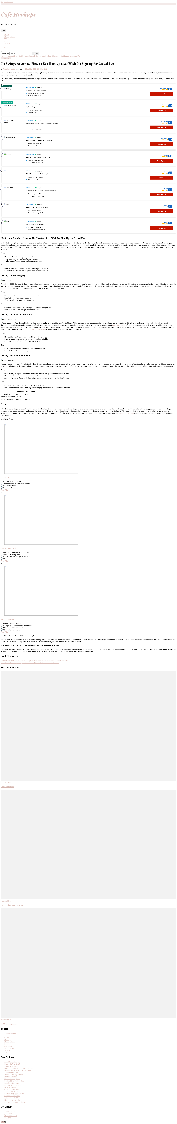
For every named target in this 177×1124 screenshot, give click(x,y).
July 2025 (8, 1114)
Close (3, 31)
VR (5, 39)
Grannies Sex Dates (12, 1096)
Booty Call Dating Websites (34, 329)
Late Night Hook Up (12, 1087)
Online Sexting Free (12, 1079)
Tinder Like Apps (11, 1091)
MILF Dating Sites (119, 325)
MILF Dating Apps (9, 1024)
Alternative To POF (11, 1098)
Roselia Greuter (9, 69)
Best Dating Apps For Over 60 (16, 1094)
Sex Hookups (9, 1048)
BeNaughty (5, 477)
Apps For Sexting (127, 413)
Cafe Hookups (18, 14)
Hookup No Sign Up (12, 1100)
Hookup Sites (9, 37)
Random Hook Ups (11, 1083)
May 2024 (8, 1118)
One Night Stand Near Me (12, 905)
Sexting (7, 43)
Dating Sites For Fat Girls (14, 1081)
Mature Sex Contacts (12, 1085)
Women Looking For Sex (13, 1074)
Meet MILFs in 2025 (12, 1064)
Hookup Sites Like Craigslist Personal (18, 1068)
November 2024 (10, 1116)
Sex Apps (8, 1046)
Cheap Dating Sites (12, 1089)
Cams (6, 47)
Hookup (7, 1040)
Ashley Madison (7, 619)
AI (5, 45)
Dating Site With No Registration (17, 1070)
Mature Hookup (10, 1077)
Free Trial (4, 490)
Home (6, 35)
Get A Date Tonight (12, 1062)
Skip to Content (7, 2)
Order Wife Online (11, 1066)
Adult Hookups (10, 1033)
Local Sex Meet (7, 786)
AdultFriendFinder (9, 548)
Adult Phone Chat (11, 1072)
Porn (6, 41)
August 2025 (9, 1111)
